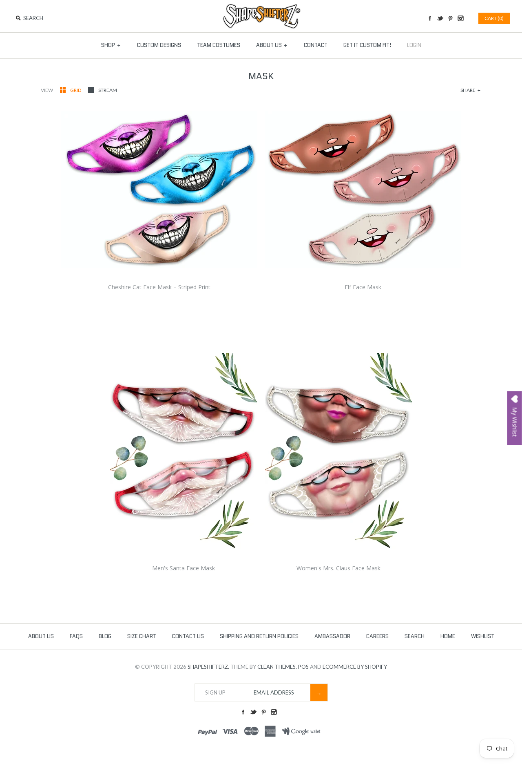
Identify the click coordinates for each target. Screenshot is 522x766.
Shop (111, 45)
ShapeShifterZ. (208, 666)
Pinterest (450, 18)
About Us (272, 45)
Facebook (429, 18)
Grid (76, 90)
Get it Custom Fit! (367, 45)
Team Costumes (218, 45)
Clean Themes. (277, 666)
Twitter (440, 18)
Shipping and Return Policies (259, 636)
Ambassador (332, 636)
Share (470, 90)
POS (303, 666)
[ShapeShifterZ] (261, 7)
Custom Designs (159, 45)
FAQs (76, 636)
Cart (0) (494, 18)
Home (447, 636)
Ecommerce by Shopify (355, 666)
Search (415, 636)
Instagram (460, 18)
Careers (377, 636)
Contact (315, 45)
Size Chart (141, 636)
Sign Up (215, 692)
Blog (105, 636)
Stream (107, 90)
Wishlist (482, 636)
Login (414, 45)
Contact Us (188, 636)
